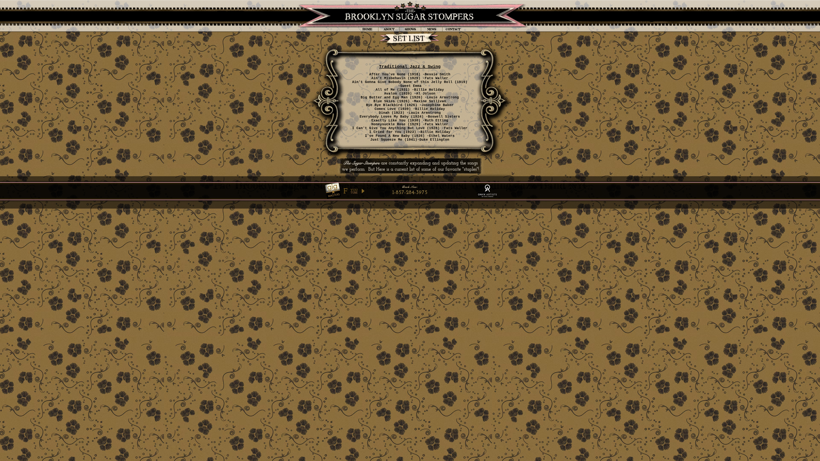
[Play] (363, 191)
